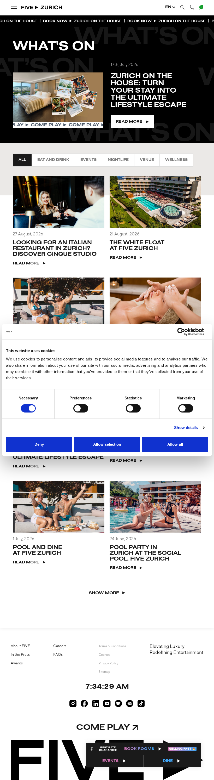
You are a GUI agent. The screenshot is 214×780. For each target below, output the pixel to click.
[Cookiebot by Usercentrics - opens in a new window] (185, 332)
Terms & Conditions (112, 646)
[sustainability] (201, 7)
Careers (59, 646)
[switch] (80, 408)
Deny (39, 444)
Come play (103, 727)
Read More (129, 121)
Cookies (104, 655)
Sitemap (104, 672)
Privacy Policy (108, 663)
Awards (17, 663)
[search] (182, 7)
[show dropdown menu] (14, 7)
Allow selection (107, 444)
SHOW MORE (104, 593)
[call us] (192, 7)
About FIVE (20, 646)
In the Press (20, 654)
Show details (186, 427)
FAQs (58, 654)
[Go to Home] (42, 7)
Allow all (175, 444)
